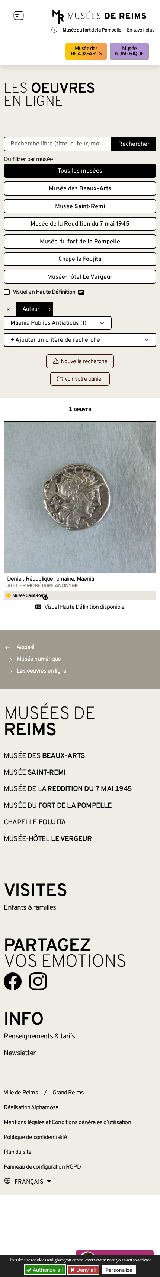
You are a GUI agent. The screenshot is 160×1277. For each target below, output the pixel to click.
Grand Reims (68, 1093)
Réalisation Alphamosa (31, 1108)
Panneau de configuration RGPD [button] (42, 1167)
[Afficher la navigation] (19, 17)
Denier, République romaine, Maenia (50, 579)
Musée (129, 51)
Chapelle (80, 259)
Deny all (85, 1270)
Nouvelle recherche (84, 361)
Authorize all (47, 1270)
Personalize (119, 1270)
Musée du (80, 242)
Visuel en (44, 292)
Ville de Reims (21, 1093)
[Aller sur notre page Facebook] (13, 981)
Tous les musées (80, 171)
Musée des (86, 51)
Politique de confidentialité (35, 1137)
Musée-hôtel (80, 277)
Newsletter (19, 1053)
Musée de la (80, 224)
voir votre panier (84, 379)
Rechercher (134, 144)
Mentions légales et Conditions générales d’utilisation (67, 1122)
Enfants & (30, 907)
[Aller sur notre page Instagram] (38, 981)
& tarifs (39, 1036)
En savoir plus (140, 30)
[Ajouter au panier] (150, 427)
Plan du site (17, 1152)
